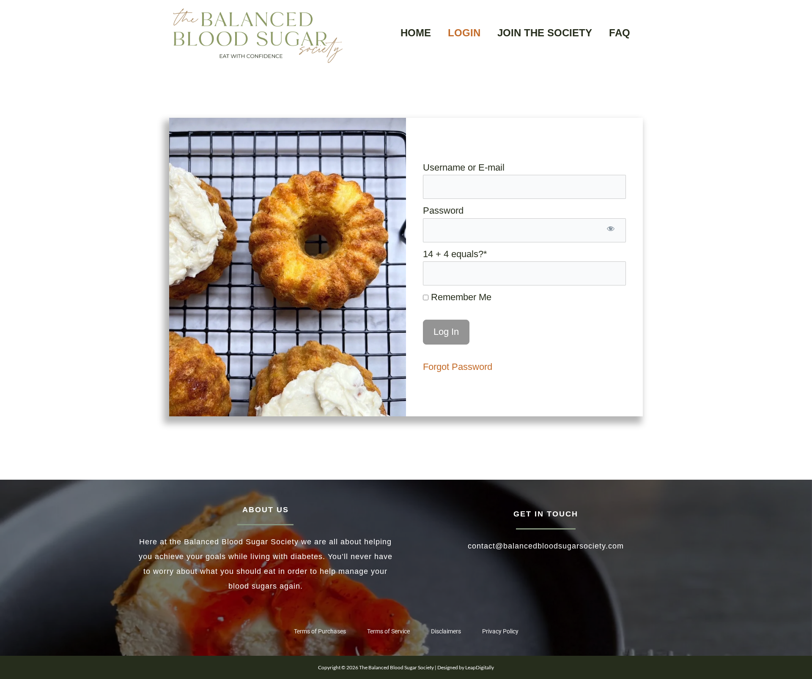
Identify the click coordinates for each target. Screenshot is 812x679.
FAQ (619, 32)
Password (443, 210)
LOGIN (464, 32)
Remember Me (459, 297)
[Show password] (610, 230)
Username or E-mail (464, 167)
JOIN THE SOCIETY (544, 32)
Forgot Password (457, 366)
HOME (416, 32)
